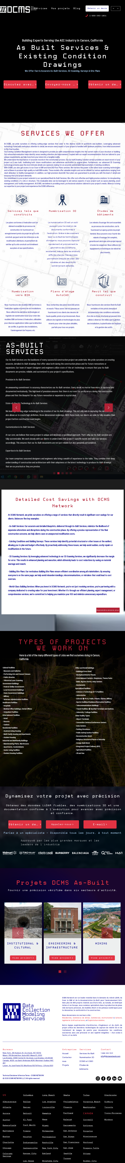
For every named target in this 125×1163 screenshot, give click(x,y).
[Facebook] (103, 1078)
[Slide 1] (54, 473)
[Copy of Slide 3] (67, 473)
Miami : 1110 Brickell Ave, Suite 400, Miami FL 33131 (22, 1055)
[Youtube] (120, 1078)
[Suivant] (108, 407)
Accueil (65, 1053)
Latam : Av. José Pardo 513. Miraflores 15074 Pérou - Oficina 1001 (28, 1066)
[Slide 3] (63, 473)
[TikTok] (109, 1078)
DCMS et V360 (86, 1061)
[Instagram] (98, 1078)
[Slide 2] (58, 473)
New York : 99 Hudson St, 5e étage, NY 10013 (22, 1053)
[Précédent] (16, 407)
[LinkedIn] (114, 1078)
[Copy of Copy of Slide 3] (71, 473)
